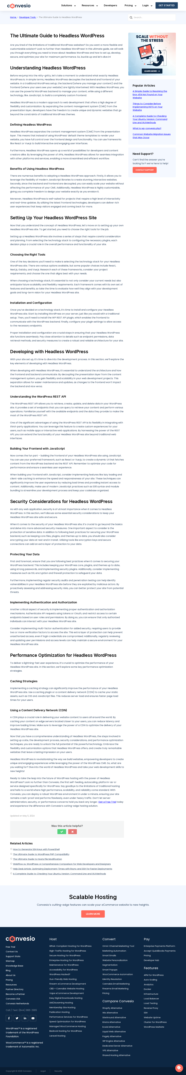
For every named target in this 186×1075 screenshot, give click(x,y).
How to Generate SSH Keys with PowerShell (36, 849)
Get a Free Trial (107, 802)
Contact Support (145, 170)
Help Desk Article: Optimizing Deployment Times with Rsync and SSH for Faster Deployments (62, 868)
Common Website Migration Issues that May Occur (152, 136)
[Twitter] (17, 1018)
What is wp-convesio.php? (147, 128)
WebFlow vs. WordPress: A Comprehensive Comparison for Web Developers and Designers (62, 863)
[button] (61, 831)
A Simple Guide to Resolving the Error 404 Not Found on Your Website (150, 94)
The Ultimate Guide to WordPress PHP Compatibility (41, 854)
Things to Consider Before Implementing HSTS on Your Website (147, 107)
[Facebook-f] (9, 1018)
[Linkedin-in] (25, 1018)
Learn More (93, 914)
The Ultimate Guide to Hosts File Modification (37, 859)
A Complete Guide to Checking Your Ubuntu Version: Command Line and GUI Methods (59, 873)
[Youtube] (33, 1018)
